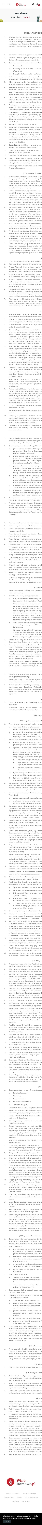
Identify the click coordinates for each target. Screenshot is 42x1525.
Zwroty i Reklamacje (29, 1494)
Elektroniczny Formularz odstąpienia (28, 993)
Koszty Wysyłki (9, 1497)
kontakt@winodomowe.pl (21, 689)
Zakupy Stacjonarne (31, 1497)
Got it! (7, 1521)
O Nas (19, 1497)
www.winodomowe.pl (30, 42)
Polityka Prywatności (12, 1494)
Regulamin (15, 1501)
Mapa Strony (26, 1501)
